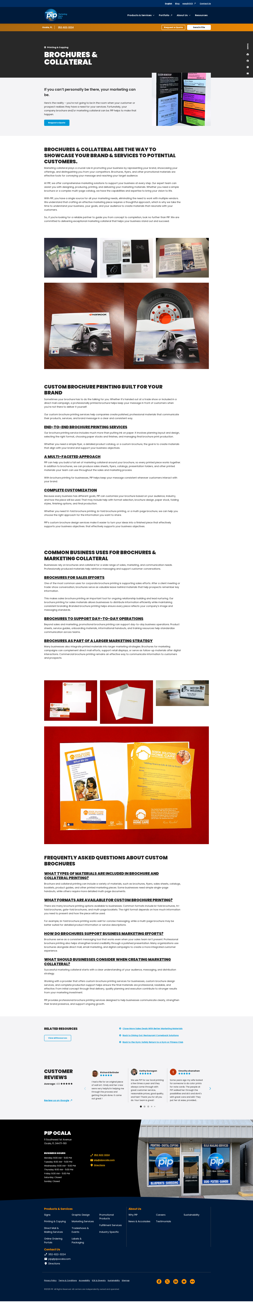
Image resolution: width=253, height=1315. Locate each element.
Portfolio (164, 15)
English (168, 3)
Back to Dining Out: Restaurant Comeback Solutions (151, 1035)
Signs (47, 1214)
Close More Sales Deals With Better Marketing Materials (153, 1028)
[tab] (141, 1106)
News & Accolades (139, 1221)
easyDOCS (188, 3)
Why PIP (132, 1214)
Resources (201, 15)
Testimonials (163, 1221)
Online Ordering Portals (53, 1240)
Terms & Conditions (68, 1280)
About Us (182, 15)
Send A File (199, 27)
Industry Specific (109, 1232)
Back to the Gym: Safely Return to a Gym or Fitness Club (153, 1042)
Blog (177, 3)
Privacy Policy (50, 1280)
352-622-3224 (66, 27)
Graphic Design (81, 1214)
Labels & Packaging (78, 1240)
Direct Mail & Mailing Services (53, 1230)
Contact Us (205, 3)
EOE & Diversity (99, 1280)
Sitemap (126, 1280)
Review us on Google (56, 1100)
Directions (99, 1165)
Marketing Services (83, 1221)
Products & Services (139, 15)
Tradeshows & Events (80, 1230)
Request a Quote (173, 27)
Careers (161, 1214)
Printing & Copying (57, 47)
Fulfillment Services (110, 1225)
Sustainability (191, 1214)
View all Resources (57, 1038)
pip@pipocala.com (104, 1160)
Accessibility (84, 1280)
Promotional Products (106, 1216)
